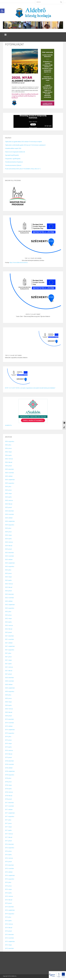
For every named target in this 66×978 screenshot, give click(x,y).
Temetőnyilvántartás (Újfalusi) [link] (13, 165)
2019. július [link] (8, 736)
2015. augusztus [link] (9, 879)
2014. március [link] (9, 924)
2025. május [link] (8, 493)
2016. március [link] (9, 858)
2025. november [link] (9, 472)
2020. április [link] (8, 705)
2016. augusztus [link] (9, 847)
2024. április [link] (8, 538)
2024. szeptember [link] (10, 521)
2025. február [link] (8, 504)
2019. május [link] (8, 743)
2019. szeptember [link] (10, 729)
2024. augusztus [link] (9, 524)
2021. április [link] (8, 663)
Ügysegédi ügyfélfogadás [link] (12, 155)
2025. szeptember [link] (10, 479)
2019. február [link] (8, 754)
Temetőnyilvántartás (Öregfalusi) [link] (14, 162)
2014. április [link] (8, 920)
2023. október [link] (9, 559)
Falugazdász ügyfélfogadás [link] (12, 158)
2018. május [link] (8, 785)
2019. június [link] (8, 740)
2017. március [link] (9, 833)
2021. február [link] (8, 670)
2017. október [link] (9, 809)
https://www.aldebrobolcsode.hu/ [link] (19, 262)
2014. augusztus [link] (9, 913)
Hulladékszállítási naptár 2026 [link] (13, 148)
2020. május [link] (8, 702)
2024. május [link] (8, 535)
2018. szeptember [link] (10, 771)
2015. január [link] (8, 903)
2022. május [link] (8, 618)
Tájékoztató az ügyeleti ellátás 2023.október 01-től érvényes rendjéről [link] (23, 141)
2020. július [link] (8, 695)
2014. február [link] (8, 927)
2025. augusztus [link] (9, 483)
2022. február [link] (8, 629)
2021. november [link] (9, 639)
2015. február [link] (8, 899)
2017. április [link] (8, 830)
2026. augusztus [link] (9, 441)
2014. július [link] (8, 917)
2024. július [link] (8, 528)
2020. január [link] (8, 715)
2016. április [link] (8, 854)
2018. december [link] (9, 761)
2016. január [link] (8, 861)
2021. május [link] (8, 660)
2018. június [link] (8, 781)
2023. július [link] (8, 570)
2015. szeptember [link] (10, 875)
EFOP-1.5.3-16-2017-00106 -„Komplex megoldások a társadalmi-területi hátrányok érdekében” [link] (30, 388)
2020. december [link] (9, 677)
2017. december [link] (9, 802)
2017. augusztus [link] (9, 816)
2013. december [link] (9, 934)
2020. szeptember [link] (10, 688)
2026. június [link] (8, 448)
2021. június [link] (8, 656)
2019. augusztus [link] (9, 733)
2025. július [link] (8, 486)
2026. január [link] (8, 465)
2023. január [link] (8, 590)
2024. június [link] (8, 531)
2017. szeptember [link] (10, 813)
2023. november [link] (9, 556)
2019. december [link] (9, 719)
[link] (2, 11)
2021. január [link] (8, 674)
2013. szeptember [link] (10, 941)
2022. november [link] (9, 597)
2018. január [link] (8, 799)
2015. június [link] (8, 886)
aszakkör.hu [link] (8, 425)
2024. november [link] (9, 514)
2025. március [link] (9, 500)
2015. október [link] (9, 872)
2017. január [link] (8, 840)
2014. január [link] (8, 931)
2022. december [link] (9, 594)
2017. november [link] (9, 806)
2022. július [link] (8, 611)
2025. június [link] (8, 490)
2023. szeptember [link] (10, 563)
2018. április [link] (8, 788)
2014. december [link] (9, 906)
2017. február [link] (8, 837)
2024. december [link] (9, 511)
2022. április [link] (8, 622)
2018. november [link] (9, 764)
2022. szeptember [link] (10, 604)
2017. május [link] (8, 827)
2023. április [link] (8, 580)
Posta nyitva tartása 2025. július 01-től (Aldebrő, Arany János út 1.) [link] (23, 168)
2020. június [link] (8, 698)
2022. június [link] (8, 615)
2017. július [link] (8, 820)
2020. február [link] (8, 712)
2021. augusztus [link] (9, 649)
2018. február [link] (8, 795)
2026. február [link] (8, 462)
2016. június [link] (8, 851)
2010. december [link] (9, 948)
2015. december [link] (9, 865)
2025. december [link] (9, 469)
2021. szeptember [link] (10, 646)
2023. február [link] (8, 587)
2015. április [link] (8, 893)
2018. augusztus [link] (9, 774)
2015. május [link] (8, 889)
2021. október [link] (9, 643)
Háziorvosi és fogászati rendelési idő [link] (15, 152)
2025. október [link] (9, 476)
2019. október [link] (9, 726)
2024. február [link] (8, 545)
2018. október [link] (9, 768)
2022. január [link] (8, 632)
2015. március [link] (9, 896)
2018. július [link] (8, 778)
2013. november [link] (9, 938)
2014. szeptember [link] (10, 910)
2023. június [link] (8, 573)
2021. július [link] (8, 653)
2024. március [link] (9, 542)
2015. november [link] (9, 868)
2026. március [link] (9, 458)
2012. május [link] (8, 945)
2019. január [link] (8, 757)
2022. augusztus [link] (9, 608)
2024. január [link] (8, 549)
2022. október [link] (9, 601)
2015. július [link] (8, 882)
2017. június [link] (8, 823)
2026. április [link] (8, 455)
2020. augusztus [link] (9, 691)
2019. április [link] (8, 747)
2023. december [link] (9, 552)
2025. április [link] (8, 497)
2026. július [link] (8, 445)
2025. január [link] (8, 507)
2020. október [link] (9, 684)
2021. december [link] (9, 636)
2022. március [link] (9, 625)
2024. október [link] (9, 518)
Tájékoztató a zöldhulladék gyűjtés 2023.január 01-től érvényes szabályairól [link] (25, 145)
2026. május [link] (8, 452)
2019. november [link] (9, 722)
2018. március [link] (9, 792)
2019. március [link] (9, 750)
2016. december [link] (9, 844)
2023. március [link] (9, 583)
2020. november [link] (9, 681)
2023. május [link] (8, 577)
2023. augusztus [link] (9, 566)
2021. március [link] (9, 667)
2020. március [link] (9, 708)
